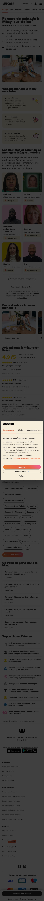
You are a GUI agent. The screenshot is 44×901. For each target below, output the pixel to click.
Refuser (22, 476)
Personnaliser (20, 471)
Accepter (22, 467)
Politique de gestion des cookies (26, 458)
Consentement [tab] (8, 430)
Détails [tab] (20, 430)
